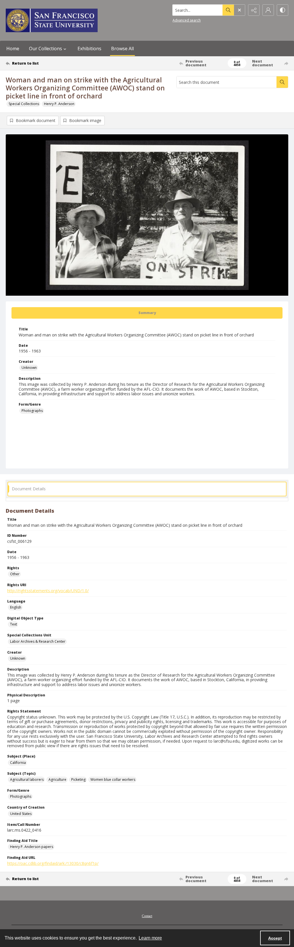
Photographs (32, 410)
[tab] (147, 312)
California (18, 762)
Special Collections (24, 103)
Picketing (78, 779)
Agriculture (57, 779)
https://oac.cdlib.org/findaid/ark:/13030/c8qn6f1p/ (52, 863)
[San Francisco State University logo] (52, 20)
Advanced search (187, 20)
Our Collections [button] (45, 48)
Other (15, 574)
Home (12, 48)
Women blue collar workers (112, 779)
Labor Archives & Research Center (37, 641)
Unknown (29, 367)
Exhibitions (89, 48)
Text (13, 624)
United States (21, 813)
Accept (275, 938)
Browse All (122, 48)
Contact (147, 916)
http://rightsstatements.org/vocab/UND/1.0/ (48, 590)
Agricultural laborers (27, 779)
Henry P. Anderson (59, 103)
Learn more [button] (150, 938)
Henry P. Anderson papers (31, 846)
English (15, 607)
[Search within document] (282, 82)
